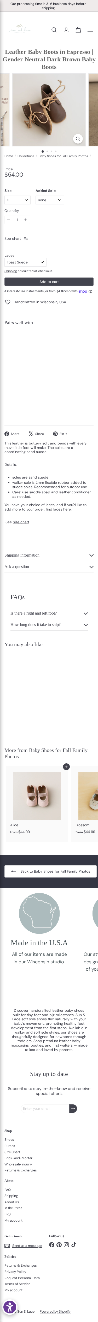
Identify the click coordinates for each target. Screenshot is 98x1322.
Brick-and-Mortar (18, 1158)
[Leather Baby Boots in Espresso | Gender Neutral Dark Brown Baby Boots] (49, 346)
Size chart (21, 522)
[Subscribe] (73, 1108)
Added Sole (46, 191)
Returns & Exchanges (20, 1170)
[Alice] (37, 801)
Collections (26, 156)
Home (8, 156)
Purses (9, 1146)
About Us (11, 1202)
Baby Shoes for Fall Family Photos (63, 156)
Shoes (9, 1139)
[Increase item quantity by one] (25, 220)
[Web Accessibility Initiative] (10, 1307)
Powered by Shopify (55, 1311)
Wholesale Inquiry (18, 1164)
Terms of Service (17, 1284)
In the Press (13, 1208)
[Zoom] (78, 139)
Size (7, 191)
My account (13, 1220)
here (67, 509)
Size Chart (12, 1152)
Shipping (10, 271)
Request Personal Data (22, 1278)
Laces (9, 255)
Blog (7, 1214)
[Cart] (78, 29)
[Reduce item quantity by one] (8, 220)
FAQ (7, 1190)
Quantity (11, 211)
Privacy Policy (15, 1271)
